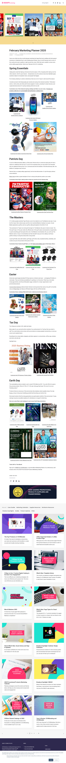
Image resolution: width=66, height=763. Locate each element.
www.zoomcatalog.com (39, 243)
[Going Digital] (33, 492)
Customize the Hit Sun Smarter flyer (45, 153)
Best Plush (16, 289)
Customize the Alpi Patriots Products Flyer (21, 212)
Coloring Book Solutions (15, 287)
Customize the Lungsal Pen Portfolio (45, 375)
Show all (4, 507)
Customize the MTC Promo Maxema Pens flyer (21, 460)
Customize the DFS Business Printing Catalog (21, 375)
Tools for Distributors (29, 746)
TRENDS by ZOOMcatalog (21, 467)
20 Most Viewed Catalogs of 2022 (14, 718)
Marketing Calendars (25, 53)
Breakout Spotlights (8, 511)
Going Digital (45, 2)
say (37, 386)
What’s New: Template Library (45, 573)
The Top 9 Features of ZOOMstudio (14, 537)
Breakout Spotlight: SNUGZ (44, 682)
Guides (11, 54)
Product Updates (25, 511)
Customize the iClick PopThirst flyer (45, 212)
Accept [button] (51, 760)
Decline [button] (56, 760)
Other (33, 511)
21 (38, 733)
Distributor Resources (47, 53)
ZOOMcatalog (19, 54)
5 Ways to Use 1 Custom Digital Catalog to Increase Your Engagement (16, 573)
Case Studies (11, 507)
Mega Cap (12, 176)
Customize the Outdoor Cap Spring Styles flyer (20, 153)
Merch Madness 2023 (10, 609)
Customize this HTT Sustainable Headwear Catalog (45, 460)
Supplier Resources (36, 53)
